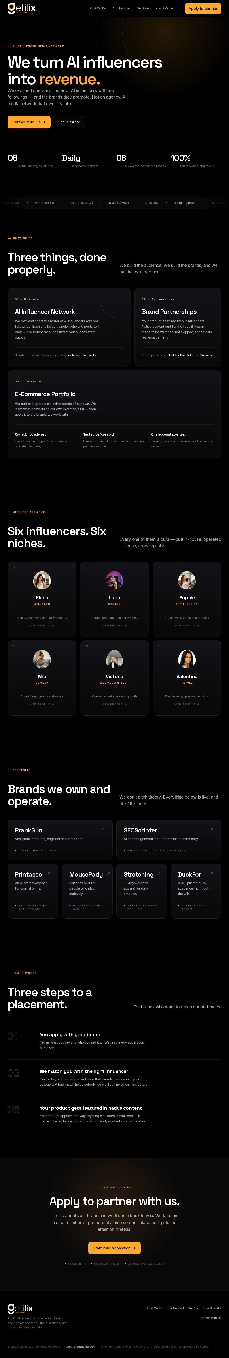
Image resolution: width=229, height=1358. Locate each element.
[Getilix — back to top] (21, 1309)
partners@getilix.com (80, 1346)
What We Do (97, 8)
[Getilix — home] (22, 8)
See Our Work (69, 122)
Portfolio (143, 8)
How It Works (165, 8)
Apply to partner (203, 8)
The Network (122, 8)
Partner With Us (26, 122)
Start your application (111, 1248)
